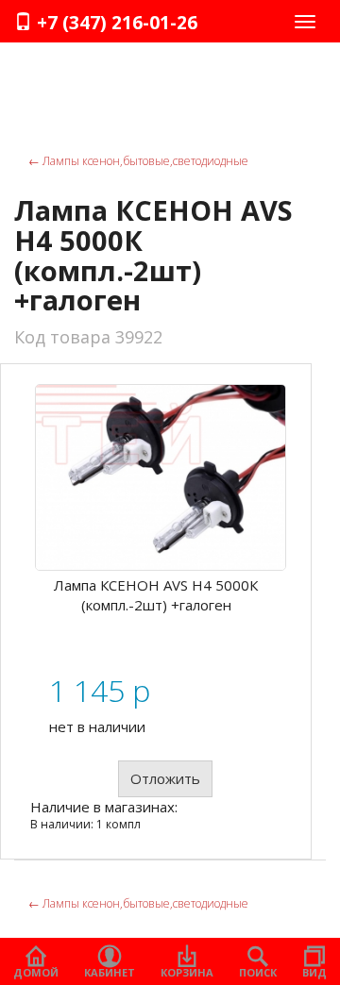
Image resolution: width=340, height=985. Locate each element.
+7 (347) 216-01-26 (114, 22)
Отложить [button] (165, 778)
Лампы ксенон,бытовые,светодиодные (138, 161)
